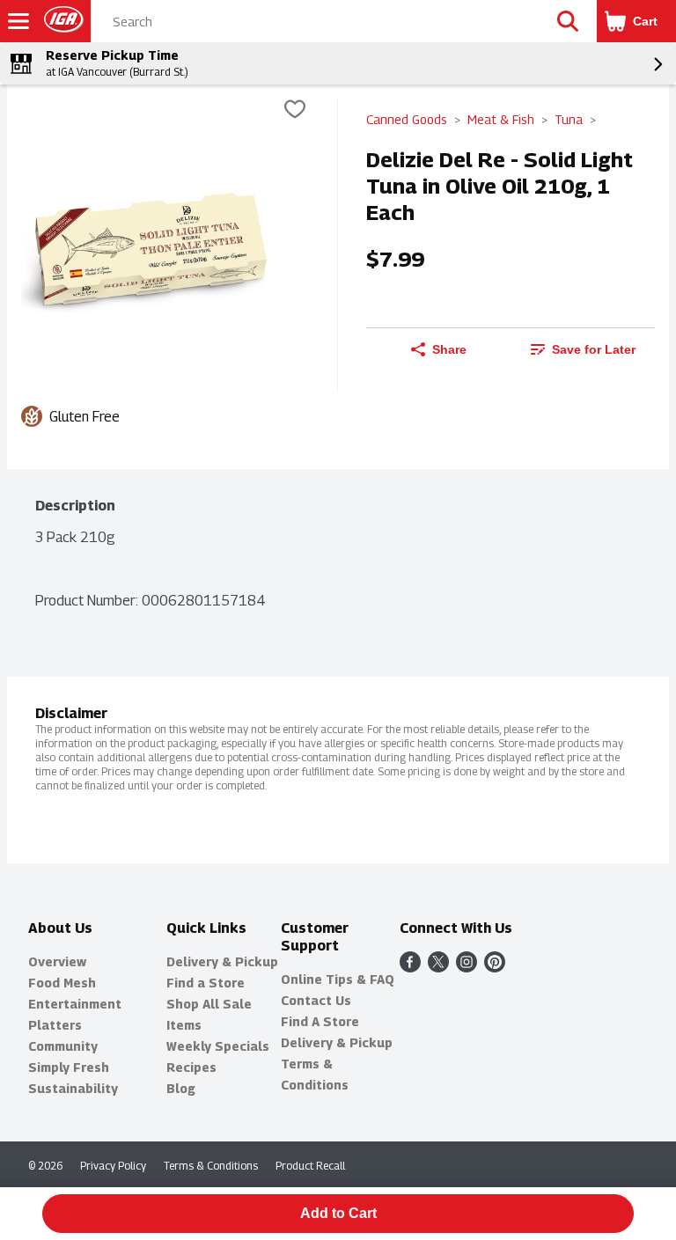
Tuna (569, 119)
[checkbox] (295, 111)
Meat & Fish (500, 119)
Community (63, 1045)
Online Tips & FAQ (337, 979)
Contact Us (316, 1000)
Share (449, 349)
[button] (568, 21)
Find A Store (320, 1021)
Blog (180, 1088)
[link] (583, 349)
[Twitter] (438, 967)
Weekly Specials (217, 1045)
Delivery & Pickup (222, 961)
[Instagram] (466, 967)
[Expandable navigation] (18, 21)
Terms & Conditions (211, 1165)
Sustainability (73, 1088)
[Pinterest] (494, 967)
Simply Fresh (68, 1067)
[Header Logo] (60, 21)
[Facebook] (410, 967)
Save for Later (594, 349)
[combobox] (316, 22)
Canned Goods (406, 119)
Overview (57, 961)
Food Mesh (62, 982)
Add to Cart (338, 1213)
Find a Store (205, 982)
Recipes (191, 1067)
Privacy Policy (113, 1165)
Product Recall (310, 1165)
